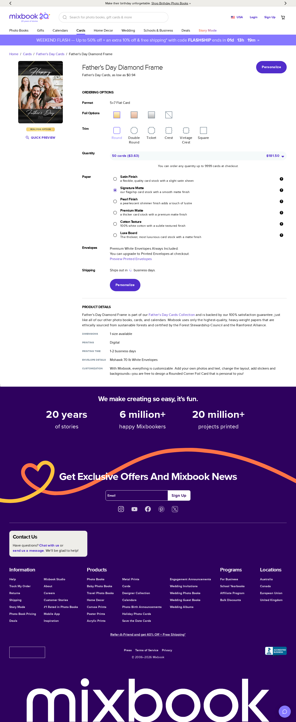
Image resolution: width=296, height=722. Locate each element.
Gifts (40, 30)
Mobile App (52, 614)
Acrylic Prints (96, 621)
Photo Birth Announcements (142, 607)
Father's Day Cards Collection (172, 314)
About (48, 586)
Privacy (167, 650)
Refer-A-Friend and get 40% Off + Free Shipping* (148, 634)
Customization (92, 368)
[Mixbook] (29, 17)
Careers (49, 593)
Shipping (15, 600)
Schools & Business (158, 30)
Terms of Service (146, 650)
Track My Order (20, 586)
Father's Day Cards (50, 53)
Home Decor (103, 30)
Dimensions (90, 334)
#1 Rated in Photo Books (61, 607)
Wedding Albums (182, 607)
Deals (186, 30)
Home (13, 53)
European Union (271, 593)
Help (12, 579)
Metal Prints (130, 579)
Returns (14, 593)
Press (128, 650)
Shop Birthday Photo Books (169, 3)
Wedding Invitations (184, 586)
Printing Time (91, 351)
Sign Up (269, 17)
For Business (229, 579)
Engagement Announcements (190, 579)
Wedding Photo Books (185, 593)
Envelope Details (94, 360)
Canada (265, 586)
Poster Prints (96, 614)
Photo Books (18, 30)
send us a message (28, 550)
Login (254, 17)
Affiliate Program (232, 593)
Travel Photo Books (100, 593)
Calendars (60, 30)
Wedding (128, 30)
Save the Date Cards (136, 621)
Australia (266, 579)
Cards (80, 30)
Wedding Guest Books (185, 600)
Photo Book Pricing (22, 614)
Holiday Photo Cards (136, 614)
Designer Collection (136, 593)
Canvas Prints (96, 607)
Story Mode (17, 607)
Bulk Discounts (230, 600)
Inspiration (51, 621)
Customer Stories (56, 600)
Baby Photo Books (99, 586)
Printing (88, 342)
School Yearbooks (232, 586)
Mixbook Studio (54, 579)
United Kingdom (271, 600)
